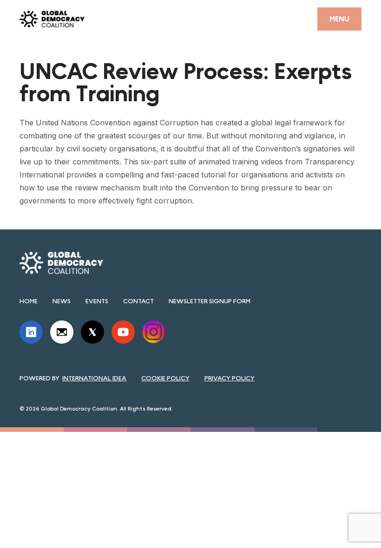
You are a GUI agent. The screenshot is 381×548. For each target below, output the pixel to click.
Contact (138, 301)
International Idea (94, 378)
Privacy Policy (229, 378)
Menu (339, 19)
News (62, 301)
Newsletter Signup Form (209, 301)
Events (96, 301)
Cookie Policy (165, 378)
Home (29, 301)
